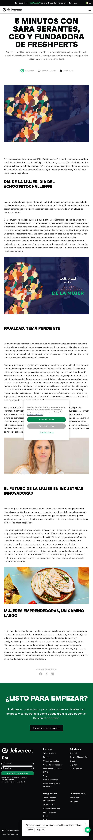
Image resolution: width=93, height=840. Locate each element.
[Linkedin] (52, 674)
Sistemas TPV (49, 804)
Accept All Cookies (46, 420)
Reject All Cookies (46, 426)
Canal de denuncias (9, 834)
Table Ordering (76, 769)
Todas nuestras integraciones (49, 799)
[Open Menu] (90, 10)
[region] (46, 420)
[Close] (85, 824)
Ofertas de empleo (51, 761)
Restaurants (75, 798)
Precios (46, 757)
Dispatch (73, 765)
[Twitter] (46, 674)
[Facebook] (40, 674)
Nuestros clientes (50, 779)
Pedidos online (49, 812)
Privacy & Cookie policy (35, 414)
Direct (72, 761)
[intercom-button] (88, 830)
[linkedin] (2, 757)
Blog (45, 775)
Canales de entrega (51, 808)
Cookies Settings (46, 433)
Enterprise (74, 801)
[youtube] (6, 757)
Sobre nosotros (49, 753)
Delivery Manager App (79, 757)
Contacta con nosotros (52, 765)
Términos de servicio (10, 830)
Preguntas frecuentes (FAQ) (52, 770)
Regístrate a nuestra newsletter (51, 784)
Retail (45, 816)
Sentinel (73, 753)
